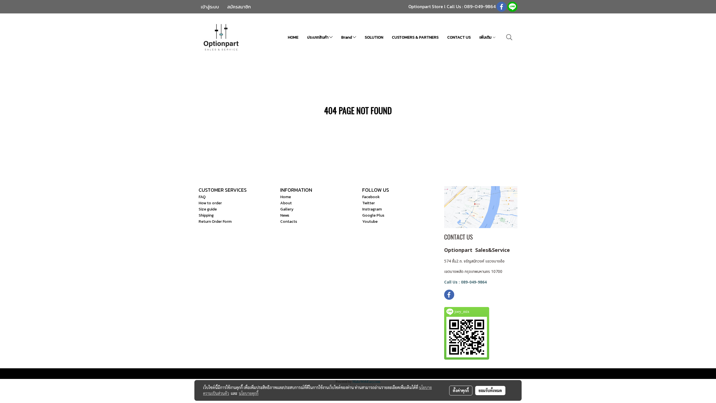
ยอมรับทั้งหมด (490, 390)
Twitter (368, 203)
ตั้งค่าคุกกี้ (461, 390)
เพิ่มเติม (485, 37)
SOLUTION (374, 37)
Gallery (286, 209)
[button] (509, 37)
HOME (293, 37)
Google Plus (373, 215)
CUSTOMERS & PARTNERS (415, 37)
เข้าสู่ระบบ (210, 6)
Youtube (370, 221)
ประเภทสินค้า (318, 37)
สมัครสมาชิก (239, 6)
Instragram (372, 209)
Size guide (208, 209)
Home (285, 197)
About (286, 203)
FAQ (202, 197)
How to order (210, 203)
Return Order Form (215, 221)
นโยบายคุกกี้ (248, 393)
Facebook (371, 197)
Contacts (288, 221)
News (284, 215)
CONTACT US (459, 37)
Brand (347, 37)
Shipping (206, 215)
